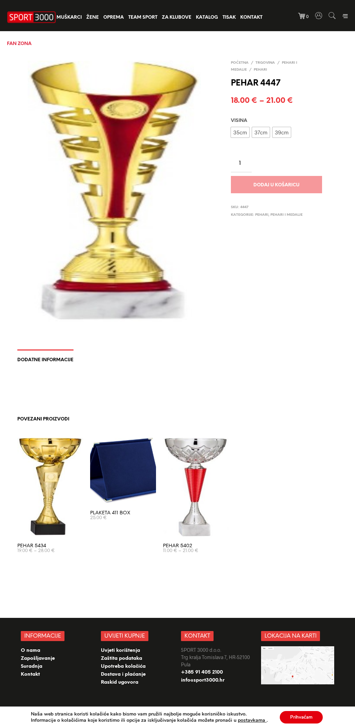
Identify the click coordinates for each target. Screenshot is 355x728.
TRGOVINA (265, 63)
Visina (239, 120)
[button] (240, 132)
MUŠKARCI (69, 17)
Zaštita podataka (121, 658)
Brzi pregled (54, 529)
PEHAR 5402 (177, 546)
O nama (30, 650)
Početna (240, 63)
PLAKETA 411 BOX (110, 513)
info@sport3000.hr (203, 680)
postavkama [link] (252, 720)
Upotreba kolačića (124, 666)
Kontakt (251, 17)
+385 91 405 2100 (202, 672)
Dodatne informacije (45, 360)
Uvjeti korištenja (120, 650)
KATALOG (207, 17)
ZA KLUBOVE (176, 17)
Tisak (229, 17)
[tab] (45, 357)
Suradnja (31, 666)
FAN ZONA (19, 44)
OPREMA (113, 17)
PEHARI (260, 70)
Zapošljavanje (38, 658)
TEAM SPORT (142, 17)
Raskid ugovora (119, 682)
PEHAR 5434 (31, 546)
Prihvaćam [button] (301, 717)
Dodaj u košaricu (276, 185)
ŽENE (92, 17)
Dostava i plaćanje (123, 674)
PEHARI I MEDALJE (286, 215)
